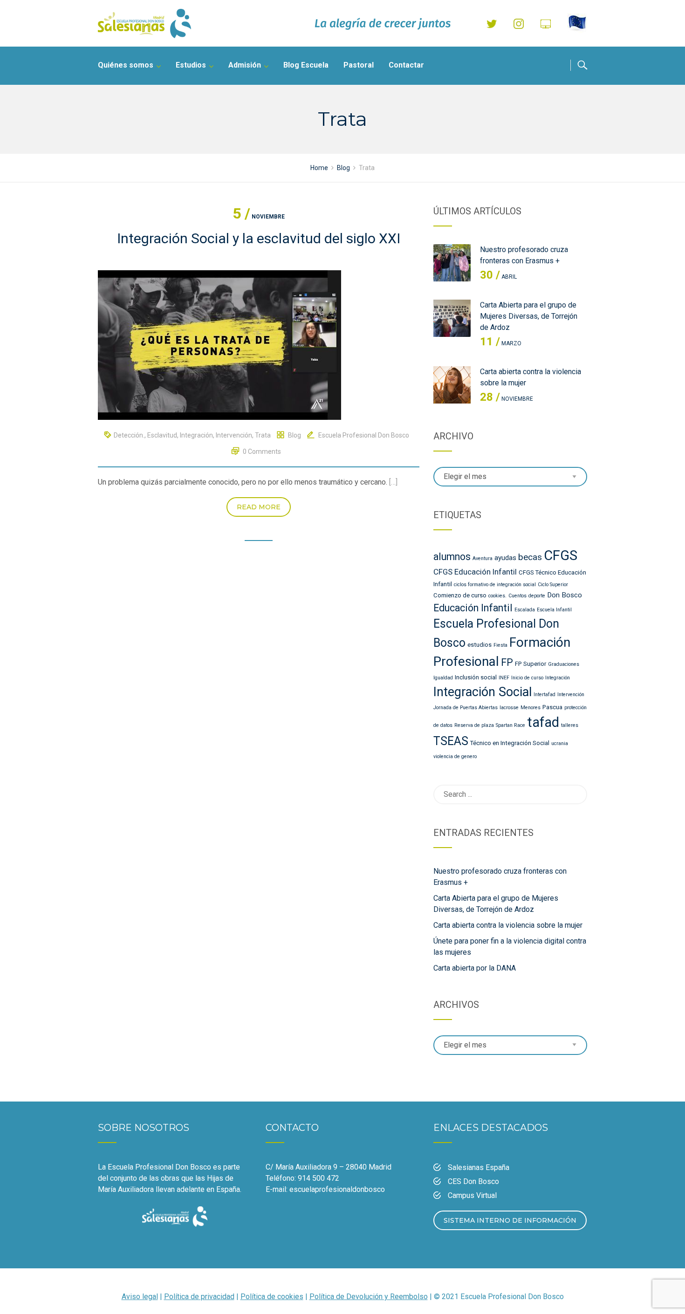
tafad (543, 722)
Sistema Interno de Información (510, 1220)
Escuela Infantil (554, 610)
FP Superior (530, 663)
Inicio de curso (527, 678)
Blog (294, 435)
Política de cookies (271, 1296)
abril (498, 277)
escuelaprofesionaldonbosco (337, 1189)
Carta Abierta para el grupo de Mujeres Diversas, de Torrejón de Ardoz (528, 316)
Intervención (234, 435)
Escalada (524, 610)
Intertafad (544, 694)
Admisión (244, 65)
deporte (536, 596)
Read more (259, 507)
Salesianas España (478, 1167)
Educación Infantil (473, 608)
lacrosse (509, 708)
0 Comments (262, 451)
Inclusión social (476, 677)
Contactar (406, 65)
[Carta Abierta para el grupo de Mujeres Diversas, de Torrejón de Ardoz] (452, 318)
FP (507, 662)
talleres (569, 725)
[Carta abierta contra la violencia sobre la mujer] (452, 385)
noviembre (259, 216)
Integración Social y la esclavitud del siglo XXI (258, 238)
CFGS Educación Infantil (475, 571)
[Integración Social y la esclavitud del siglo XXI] (219, 344)
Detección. (129, 435)
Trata (263, 435)
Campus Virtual (472, 1195)
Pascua (552, 707)
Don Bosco (564, 595)
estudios (479, 644)
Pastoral (358, 65)
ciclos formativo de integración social (495, 585)
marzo (500, 343)
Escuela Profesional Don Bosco (363, 435)
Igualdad (443, 678)
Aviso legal (140, 1296)
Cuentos (517, 596)
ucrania (559, 743)
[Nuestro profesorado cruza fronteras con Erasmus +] (452, 262)
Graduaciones (563, 664)
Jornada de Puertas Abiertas (465, 708)
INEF (504, 678)
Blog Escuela (306, 65)
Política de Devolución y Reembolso (368, 1296)
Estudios (191, 65)
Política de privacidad (199, 1296)
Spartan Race (510, 725)
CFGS (560, 555)
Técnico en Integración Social (509, 742)
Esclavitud (162, 435)
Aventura (483, 558)
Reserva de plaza (474, 725)
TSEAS (450, 741)
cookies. (497, 596)
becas (530, 557)
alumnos (452, 556)
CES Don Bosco (473, 1181)
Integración (196, 435)
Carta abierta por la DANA (474, 968)
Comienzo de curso (459, 595)
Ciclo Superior (553, 585)
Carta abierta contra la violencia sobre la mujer (507, 925)
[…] (393, 482)
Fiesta (500, 645)
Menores (531, 708)
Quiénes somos (125, 65)
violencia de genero (455, 756)
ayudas (505, 558)
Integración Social (482, 691)
